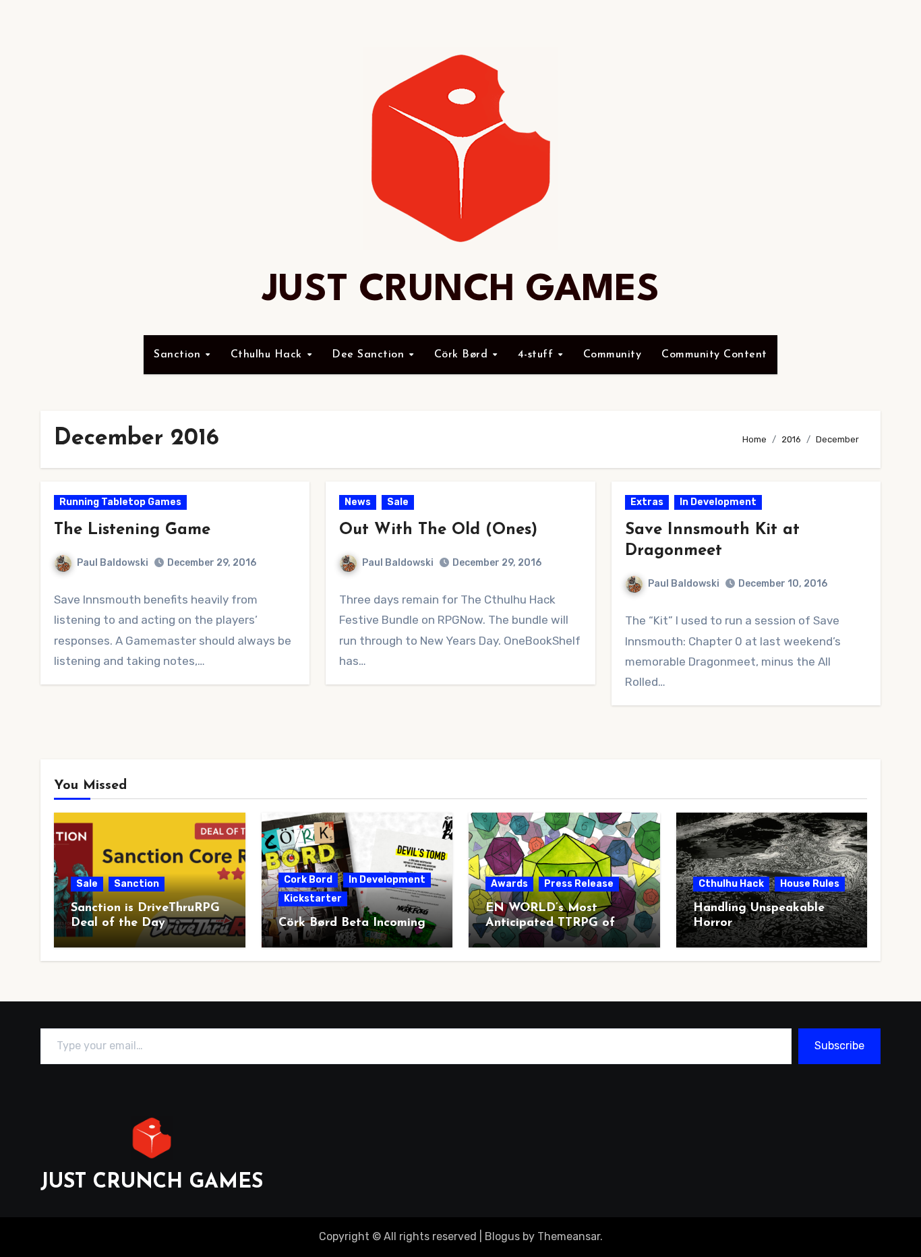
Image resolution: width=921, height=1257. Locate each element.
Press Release (579, 883)
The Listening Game (132, 530)
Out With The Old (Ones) (438, 530)
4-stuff (537, 354)
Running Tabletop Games (120, 502)
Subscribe (839, 1045)
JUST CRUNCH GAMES (460, 290)
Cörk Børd (463, 354)
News (358, 502)
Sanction (179, 354)
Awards (509, 883)
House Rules (809, 883)
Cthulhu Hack (268, 354)
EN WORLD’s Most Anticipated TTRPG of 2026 (550, 922)
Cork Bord (308, 879)
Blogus (502, 1236)
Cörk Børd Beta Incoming (351, 923)
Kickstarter (313, 898)
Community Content (714, 354)
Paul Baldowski (112, 562)
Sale (398, 502)
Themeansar (568, 1236)
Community (612, 354)
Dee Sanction (370, 354)
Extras (646, 502)
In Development (718, 502)
